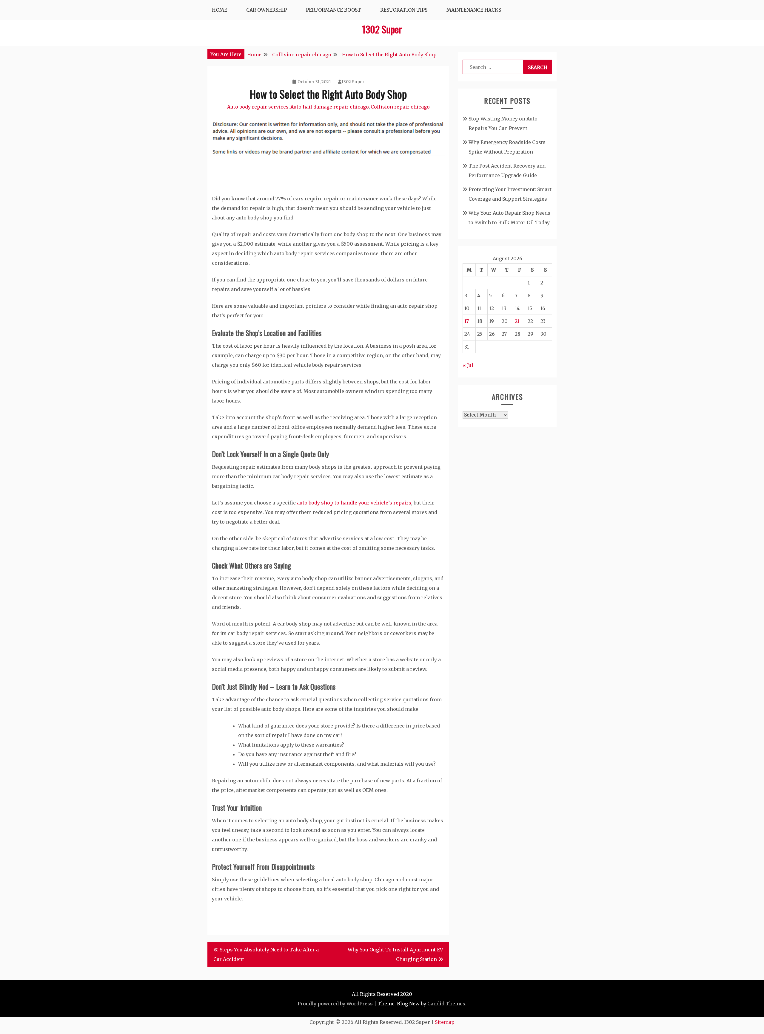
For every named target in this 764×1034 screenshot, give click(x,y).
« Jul (468, 365)
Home (219, 10)
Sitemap (445, 1022)
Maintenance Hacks (473, 10)
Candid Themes (446, 1004)
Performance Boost (333, 10)
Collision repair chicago (400, 107)
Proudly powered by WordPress (335, 1004)
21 (517, 321)
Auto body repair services (258, 107)
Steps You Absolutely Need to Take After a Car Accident (266, 954)
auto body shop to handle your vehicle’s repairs (354, 503)
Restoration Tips (403, 10)
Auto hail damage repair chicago (329, 107)
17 (466, 321)
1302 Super (382, 29)
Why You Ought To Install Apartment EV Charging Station (395, 954)
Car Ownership (266, 10)
